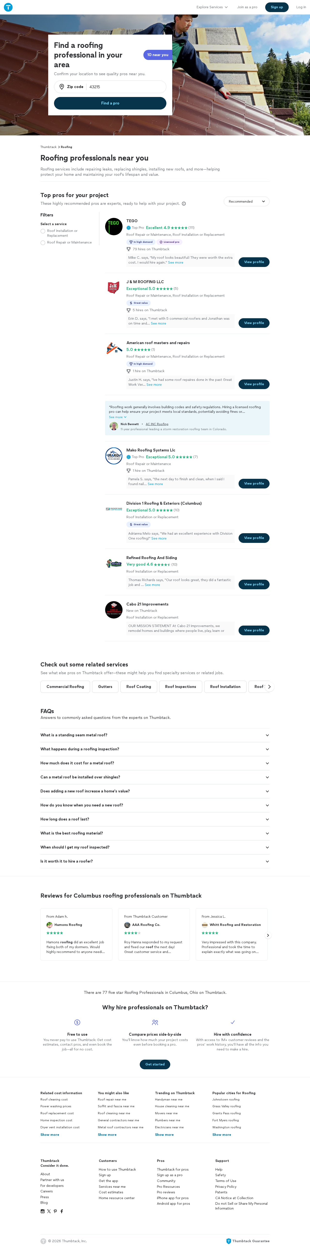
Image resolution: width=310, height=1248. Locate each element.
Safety (220, 1175)
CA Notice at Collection (234, 1198)
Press (44, 1197)
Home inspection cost (56, 1120)
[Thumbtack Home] (8, 7)
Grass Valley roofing (226, 1106)
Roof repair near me (112, 1099)
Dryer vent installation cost (60, 1127)
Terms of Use (225, 1181)
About (45, 1174)
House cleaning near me (172, 1106)
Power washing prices (55, 1106)
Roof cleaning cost (54, 1099)
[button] (135, 227)
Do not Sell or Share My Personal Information (241, 1206)
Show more (49, 1135)
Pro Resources (168, 1187)
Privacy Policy (225, 1187)
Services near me (112, 1187)
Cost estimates (111, 1192)
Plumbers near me (167, 1120)
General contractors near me (118, 1120)
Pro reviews (166, 1192)
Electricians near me (169, 1127)
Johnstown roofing (226, 1099)
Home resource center (117, 1198)
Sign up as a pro (170, 1175)
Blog (44, 1203)
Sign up (105, 1175)
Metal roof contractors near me (120, 1127)
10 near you (157, 54)
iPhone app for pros (173, 1198)
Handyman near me (168, 1099)
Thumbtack (48, 147)
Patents (221, 1192)
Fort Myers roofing (225, 1120)
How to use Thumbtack (117, 1169)
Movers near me (166, 1113)
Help (219, 1169)
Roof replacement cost (57, 1113)
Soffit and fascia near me (116, 1106)
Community (166, 1181)
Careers (46, 1191)
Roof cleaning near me (114, 1113)
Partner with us (52, 1180)
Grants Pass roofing (226, 1113)
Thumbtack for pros (173, 1169)
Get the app (108, 1181)
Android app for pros (173, 1204)
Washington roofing (226, 1127)
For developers (52, 1186)
